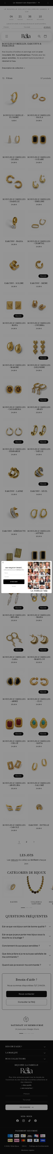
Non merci (14, 586)
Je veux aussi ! (14, 581)
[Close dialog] (3, 562)
